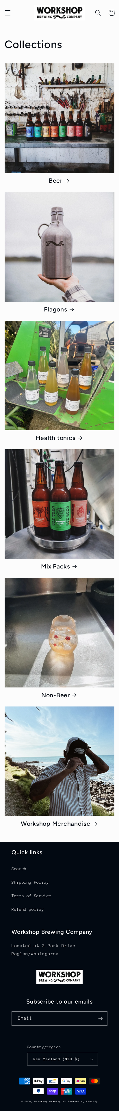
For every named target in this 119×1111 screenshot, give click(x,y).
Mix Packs (55, 566)
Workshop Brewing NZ (50, 1101)
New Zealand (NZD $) (57, 1059)
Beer (55, 180)
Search (19, 868)
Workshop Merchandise (55, 823)
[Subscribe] (100, 1018)
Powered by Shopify (83, 1101)
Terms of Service (31, 895)
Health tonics (56, 437)
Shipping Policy (30, 882)
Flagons (55, 309)
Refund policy (28, 909)
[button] (7, 12)
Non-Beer (55, 695)
